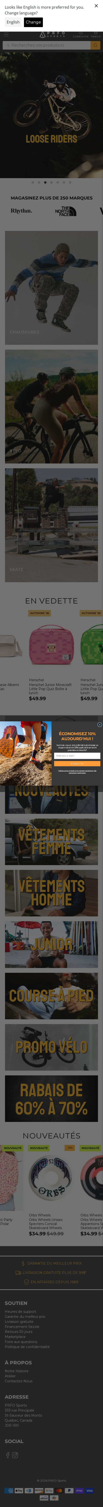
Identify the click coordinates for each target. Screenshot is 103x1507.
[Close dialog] (100, 725)
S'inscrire (77, 763)
